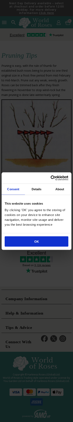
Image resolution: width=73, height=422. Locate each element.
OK (36, 241)
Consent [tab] (13, 189)
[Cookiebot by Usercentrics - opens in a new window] (51, 178)
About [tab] (59, 189)
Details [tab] (37, 189)
